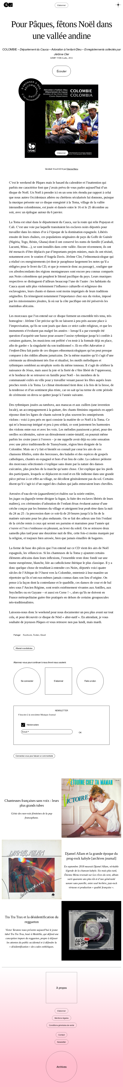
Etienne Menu (72, 168)
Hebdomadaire (32, 724)
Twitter (36, 635)
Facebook (27, 635)
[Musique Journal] (8, 4)
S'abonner (61, 153)
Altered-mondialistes (24, 648)
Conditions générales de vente (61, 1025)
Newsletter (61, 1042)
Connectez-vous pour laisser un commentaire (34, 755)
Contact (61, 1034)
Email (43, 635)
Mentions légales (62, 1018)
